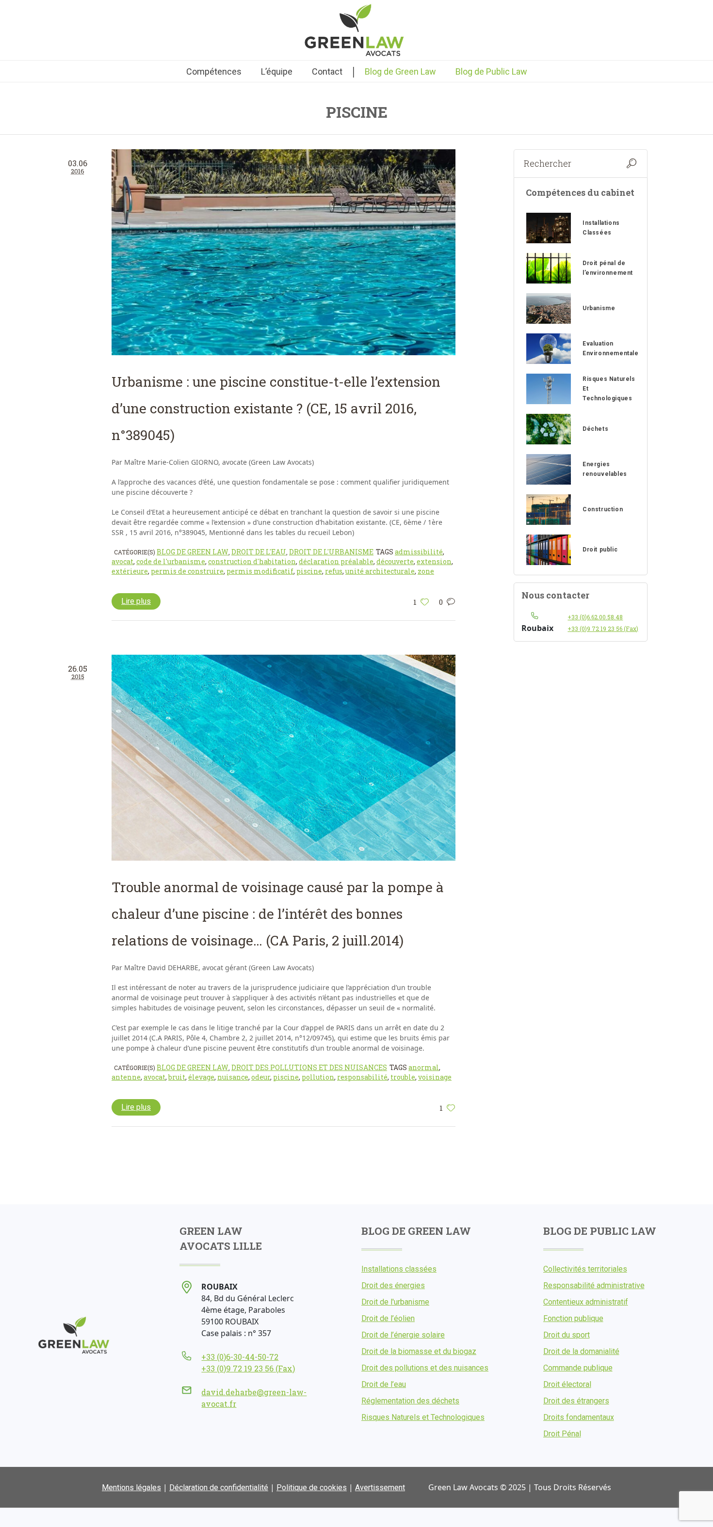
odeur (260, 1077)
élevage (201, 1077)
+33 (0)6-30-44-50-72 (239, 1357)
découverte (395, 561)
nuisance (232, 1077)
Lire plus (136, 601)
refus (333, 571)
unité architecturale (380, 571)
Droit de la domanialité (581, 1351)
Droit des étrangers (576, 1400)
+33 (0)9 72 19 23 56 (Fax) (602, 628)
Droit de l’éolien (388, 1318)
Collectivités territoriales (585, 1269)
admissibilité (419, 551)
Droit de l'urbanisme (331, 551)
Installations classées (399, 1269)
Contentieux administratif (585, 1302)
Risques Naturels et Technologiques (423, 1417)
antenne (126, 1077)
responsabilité (362, 1077)
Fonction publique (573, 1318)
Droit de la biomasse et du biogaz (418, 1351)
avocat (122, 561)
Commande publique (578, 1367)
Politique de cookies (311, 1487)
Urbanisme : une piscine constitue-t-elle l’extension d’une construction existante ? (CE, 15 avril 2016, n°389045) (276, 408)
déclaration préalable (336, 561)
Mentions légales (131, 1487)
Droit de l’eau (383, 1384)
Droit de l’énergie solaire (403, 1334)
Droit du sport (566, 1334)
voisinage (435, 1077)
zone (426, 571)
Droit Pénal (562, 1433)
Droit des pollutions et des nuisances (309, 1067)
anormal (423, 1067)
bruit (176, 1077)
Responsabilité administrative (594, 1285)
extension (434, 561)
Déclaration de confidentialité (218, 1487)
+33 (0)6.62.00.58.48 (595, 617)
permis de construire (187, 571)
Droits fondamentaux (578, 1417)
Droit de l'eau (258, 551)
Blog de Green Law (192, 551)
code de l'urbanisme (170, 561)
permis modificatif (260, 571)
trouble (402, 1077)
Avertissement (380, 1487)
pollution (318, 1077)
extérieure (130, 571)
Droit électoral (567, 1384)
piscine (309, 571)
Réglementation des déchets (410, 1400)
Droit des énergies (393, 1285)
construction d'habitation (252, 561)
